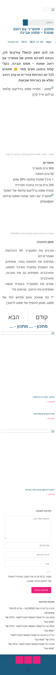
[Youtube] (10, 22)
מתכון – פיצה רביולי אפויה (43, 397)
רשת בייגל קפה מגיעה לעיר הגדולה (39, 490)
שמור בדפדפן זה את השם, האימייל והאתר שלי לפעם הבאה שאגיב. (29, 579)
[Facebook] (16, 22)
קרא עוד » (50, 402)
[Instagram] (5, 22)
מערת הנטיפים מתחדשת (44, 414)
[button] (28, 669)
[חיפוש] (25, 22)
